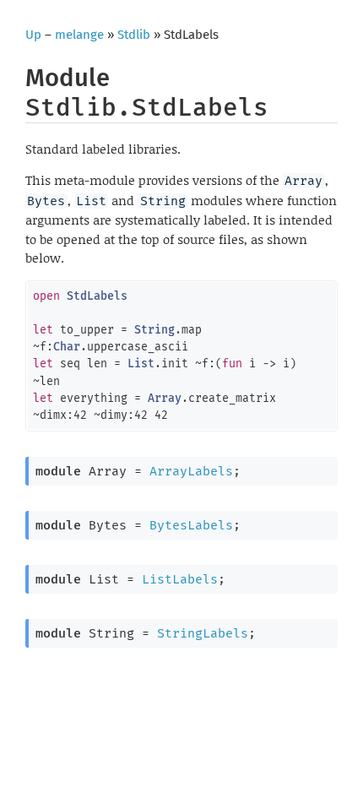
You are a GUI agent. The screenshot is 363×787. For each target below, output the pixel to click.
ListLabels (180, 579)
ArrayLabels (191, 471)
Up (33, 34)
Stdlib (133, 34)
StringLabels (202, 633)
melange (79, 34)
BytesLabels (191, 525)
